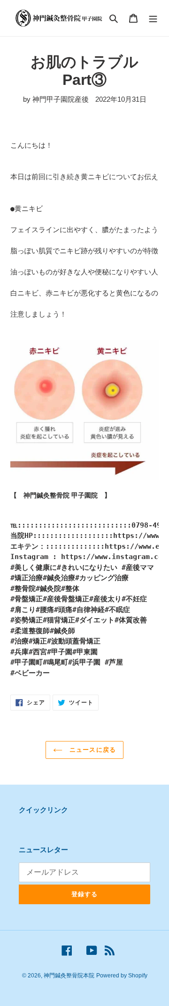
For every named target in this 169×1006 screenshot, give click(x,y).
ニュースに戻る (91, 749)
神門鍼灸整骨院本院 (69, 975)
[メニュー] (153, 18)
